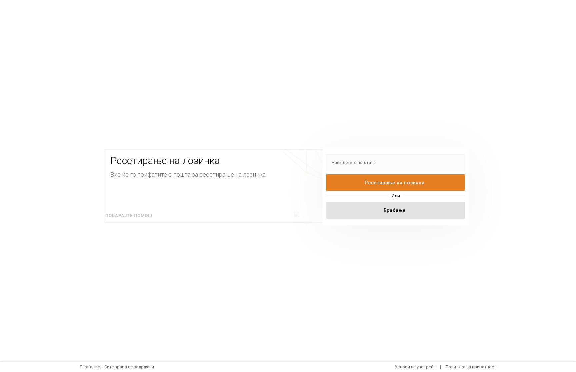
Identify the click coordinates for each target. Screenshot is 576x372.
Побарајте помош (128, 215)
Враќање (395, 210)
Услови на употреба (415, 366)
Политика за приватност (470, 366)
